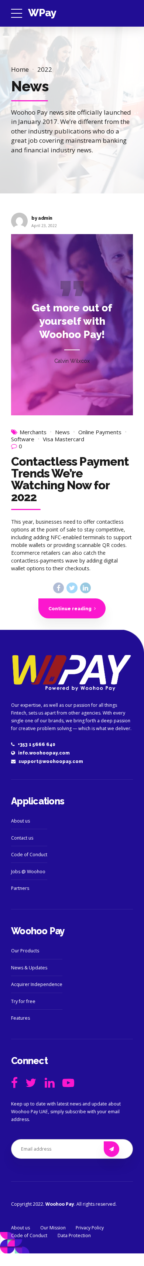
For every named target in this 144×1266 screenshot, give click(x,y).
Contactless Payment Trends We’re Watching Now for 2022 (70, 479)
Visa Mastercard (63, 439)
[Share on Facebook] (58, 588)
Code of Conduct (29, 854)
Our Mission (53, 1228)
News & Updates (29, 968)
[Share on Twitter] (71, 588)
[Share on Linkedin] (85, 588)
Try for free (23, 1001)
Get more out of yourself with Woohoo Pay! (72, 321)
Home (20, 69)
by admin (41, 218)
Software (22, 439)
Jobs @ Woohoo (28, 871)
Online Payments (99, 432)
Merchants (33, 432)
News (62, 432)
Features (20, 1018)
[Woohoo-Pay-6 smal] (72, 672)
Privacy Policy (90, 1228)
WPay (42, 13)
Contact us (22, 838)
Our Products (25, 951)
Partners (20, 888)
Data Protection (74, 1235)
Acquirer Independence (36, 984)
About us (20, 821)
